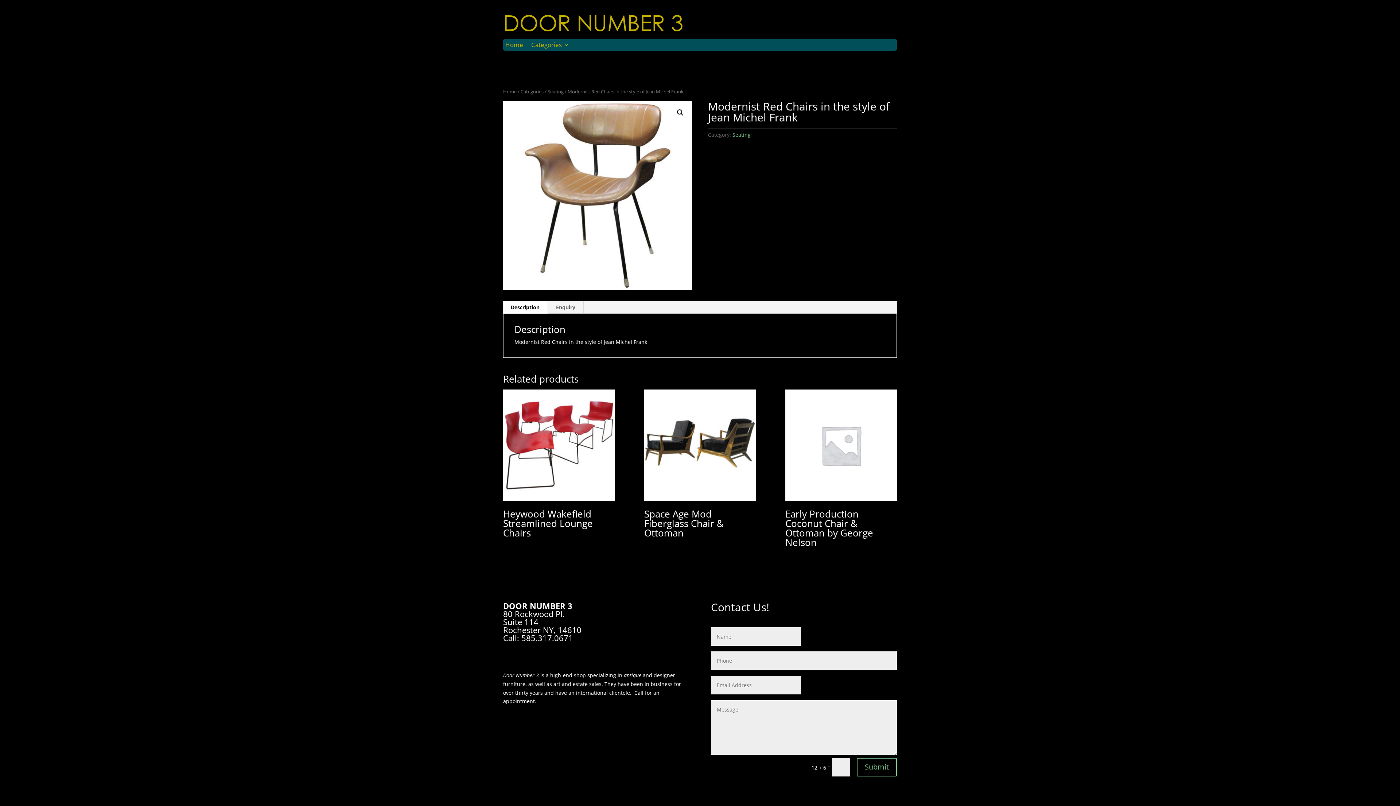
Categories (546, 45)
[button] (680, 112)
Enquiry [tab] (565, 307)
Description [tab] (525, 307)
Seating (556, 91)
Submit (877, 767)
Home (514, 45)
